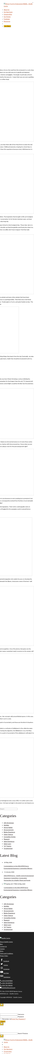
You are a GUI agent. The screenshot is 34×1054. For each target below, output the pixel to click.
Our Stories (7, 17)
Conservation (8, 14)
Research (7, 839)
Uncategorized (8, 848)
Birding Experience (9, 832)
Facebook (6, 961)
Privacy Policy (4, 956)
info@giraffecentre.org (8, 988)
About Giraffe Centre (6, 942)
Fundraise (7, 19)
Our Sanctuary (8, 12)
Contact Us (3, 946)
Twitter (5, 965)
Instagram (6, 969)
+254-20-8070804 (7, 981)
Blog (1, 944)
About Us (6, 10)
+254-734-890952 (7, 983)
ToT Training (7, 846)
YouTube (6, 973)
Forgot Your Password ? (18, 1019)
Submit (3, 1021)
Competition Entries (9, 837)
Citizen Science (8, 834)
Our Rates (7, 26)
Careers (2, 949)
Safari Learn (7, 844)
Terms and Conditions (6, 953)
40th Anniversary (9, 823)
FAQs (1, 951)
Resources (7, 21)
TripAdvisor (6, 977)
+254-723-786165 (7, 985)
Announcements (9, 830)
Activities (6, 825)
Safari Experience (9, 841)
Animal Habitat (8, 827)
